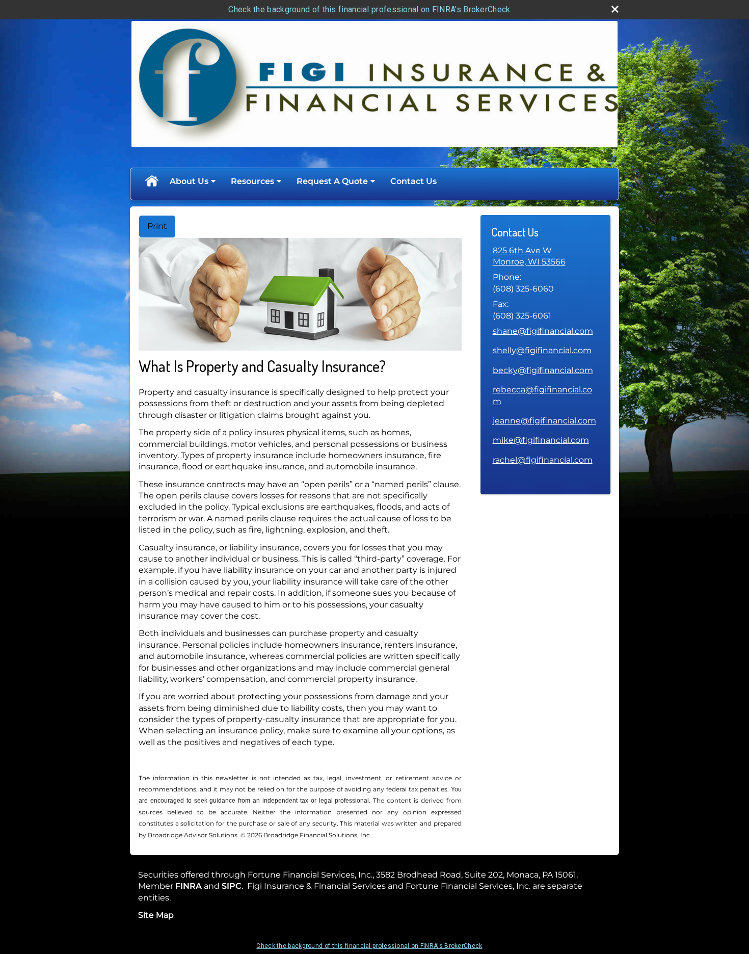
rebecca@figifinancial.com (542, 395)
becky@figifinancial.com (543, 370)
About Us (189, 181)
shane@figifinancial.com (543, 331)
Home (151, 181)
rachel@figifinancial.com (543, 460)
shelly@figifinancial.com (542, 350)
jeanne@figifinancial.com (544, 421)
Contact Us (413, 181)
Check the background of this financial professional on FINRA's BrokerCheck (369, 9)
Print (157, 226)
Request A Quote (332, 181)
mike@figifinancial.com (541, 440)
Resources (252, 181)
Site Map (156, 915)
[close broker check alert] (615, 9)
